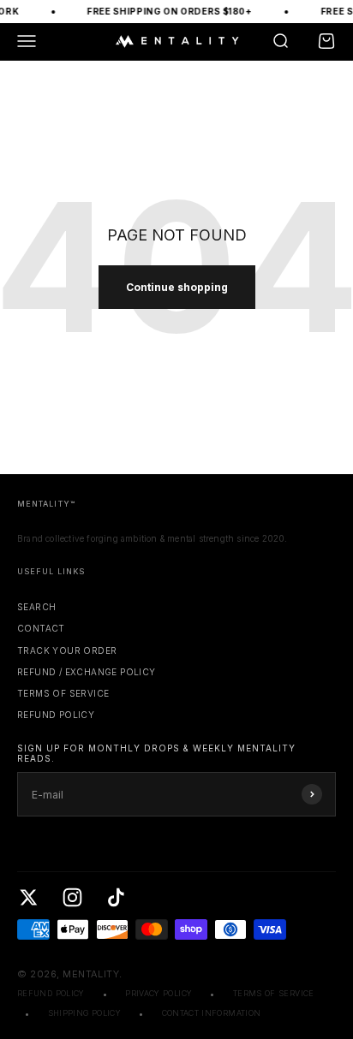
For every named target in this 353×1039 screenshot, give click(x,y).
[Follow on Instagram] (72, 897)
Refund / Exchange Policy (86, 672)
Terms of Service (63, 693)
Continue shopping (177, 287)
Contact (41, 628)
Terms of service (273, 993)
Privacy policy (158, 993)
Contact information (211, 1013)
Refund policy (55, 714)
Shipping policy (84, 1013)
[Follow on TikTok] (116, 897)
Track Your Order (67, 650)
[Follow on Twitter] (28, 897)
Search (36, 607)
